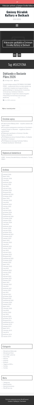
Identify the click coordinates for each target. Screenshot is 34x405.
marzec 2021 (7, 290)
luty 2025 (6, 208)
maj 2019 (6, 332)
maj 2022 (6, 268)
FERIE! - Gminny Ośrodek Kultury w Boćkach (14, 157)
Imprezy (5, 360)
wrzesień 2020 (7, 302)
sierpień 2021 (7, 280)
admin (17, 80)
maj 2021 (6, 286)
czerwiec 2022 (7, 266)
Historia (5, 358)
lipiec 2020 (6, 306)
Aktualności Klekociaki (9, 351)
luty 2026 (6, 186)
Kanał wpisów (7, 384)
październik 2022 (8, 258)
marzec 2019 (7, 336)
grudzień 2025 (7, 190)
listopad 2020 (7, 298)
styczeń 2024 (7, 230)
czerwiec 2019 (7, 330)
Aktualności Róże (8, 353)
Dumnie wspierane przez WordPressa (16, 399)
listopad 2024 (7, 214)
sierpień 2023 (7, 238)
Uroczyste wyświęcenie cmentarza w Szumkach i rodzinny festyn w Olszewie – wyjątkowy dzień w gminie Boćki (16, 129)
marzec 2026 (7, 184)
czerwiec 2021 (7, 284)
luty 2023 (6, 250)
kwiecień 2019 (7, 334)
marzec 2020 (7, 312)
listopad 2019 (7, 320)
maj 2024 (6, 224)
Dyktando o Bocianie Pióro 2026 (14, 75)
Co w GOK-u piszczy (9, 100)
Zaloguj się (6, 382)
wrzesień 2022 (7, 260)
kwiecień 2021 (7, 288)
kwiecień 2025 (7, 204)
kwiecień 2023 (7, 246)
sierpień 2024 (7, 220)
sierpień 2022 (7, 262)
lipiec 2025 (6, 198)
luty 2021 (6, 292)
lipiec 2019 (6, 328)
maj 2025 (6, 202)
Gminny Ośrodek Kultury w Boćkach (17, 13)
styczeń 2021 (7, 294)
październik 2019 (8, 322)
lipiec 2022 (6, 264)
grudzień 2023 (7, 232)
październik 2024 (8, 216)
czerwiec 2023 (7, 242)
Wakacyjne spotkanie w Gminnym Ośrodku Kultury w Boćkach (17, 44)
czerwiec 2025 (7, 200)
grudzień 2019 (7, 318)
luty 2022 (6, 274)
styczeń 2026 (7, 188)
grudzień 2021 (7, 278)
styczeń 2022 (7, 276)
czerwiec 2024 (7, 222)
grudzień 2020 (7, 296)
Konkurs (5, 362)
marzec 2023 (7, 248)
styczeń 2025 (7, 210)
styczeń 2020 (7, 316)
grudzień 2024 (7, 212)
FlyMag (15, 401)
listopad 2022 (7, 256)
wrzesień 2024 (7, 218)
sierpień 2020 (7, 304)
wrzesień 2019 (7, 324)
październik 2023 (8, 234)
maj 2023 (6, 244)
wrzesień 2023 (7, 236)
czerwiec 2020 (7, 308)
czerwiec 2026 (7, 178)
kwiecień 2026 (7, 182)
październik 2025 (8, 194)
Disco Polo (6, 356)
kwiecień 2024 (7, 226)
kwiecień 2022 (7, 270)
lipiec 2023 (6, 240)
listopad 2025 (7, 192)
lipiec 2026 (6, 176)
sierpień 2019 (7, 326)
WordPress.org (7, 388)
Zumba (5, 366)
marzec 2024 (7, 228)
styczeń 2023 (7, 252)
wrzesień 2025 (7, 196)
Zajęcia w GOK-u (8, 364)
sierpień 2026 (7, 174)
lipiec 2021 (6, 282)
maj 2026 (6, 180)
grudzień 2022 (7, 254)
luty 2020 (6, 314)
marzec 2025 (7, 206)
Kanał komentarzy (8, 386)
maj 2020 (6, 310)
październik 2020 (8, 300)
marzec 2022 (7, 272)
